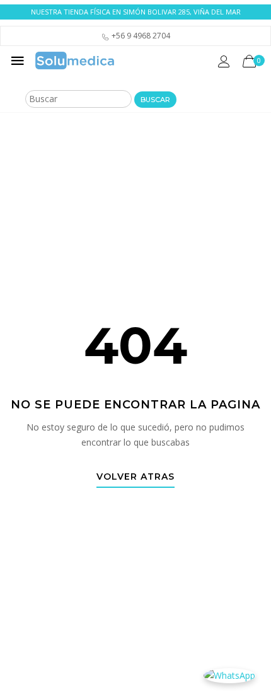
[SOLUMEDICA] (74, 61)
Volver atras (135, 477)
